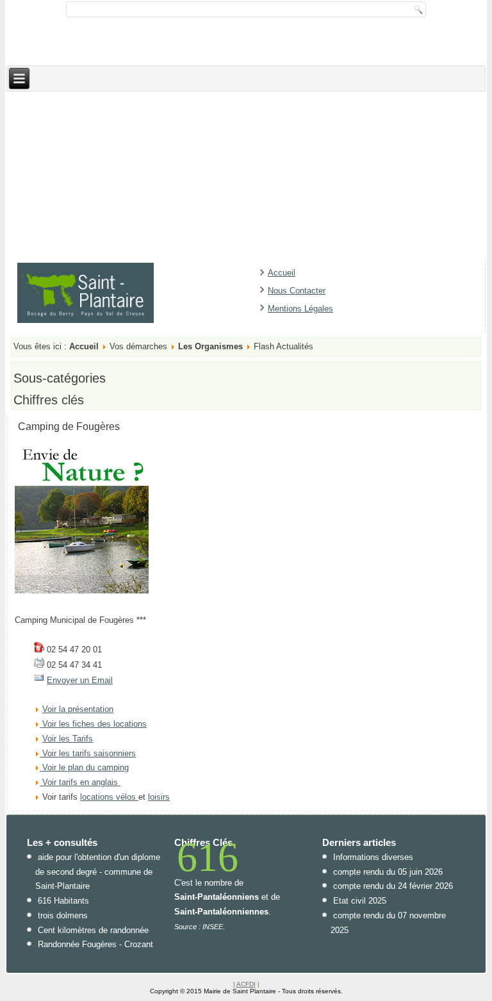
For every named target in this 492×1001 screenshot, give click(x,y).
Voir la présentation (77, 709)
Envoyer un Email (80, 680)
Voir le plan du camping (85, 767)
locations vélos (109, 797)
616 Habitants (63, 901)
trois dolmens (63, 915)
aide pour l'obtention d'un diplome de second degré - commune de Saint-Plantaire (97, 871)
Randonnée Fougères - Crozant (95, 944)
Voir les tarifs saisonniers (88, 753)
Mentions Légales (300, 308)
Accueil (281, 272)
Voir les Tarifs (67, 738)
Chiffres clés (48, 400)
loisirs (159, 797)
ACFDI (246, 984)
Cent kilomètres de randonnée (93, 930)
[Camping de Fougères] (82, 590)
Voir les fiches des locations (94, 724)
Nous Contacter (296, 290)
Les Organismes (210, 346)
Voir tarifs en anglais (79, 782)
